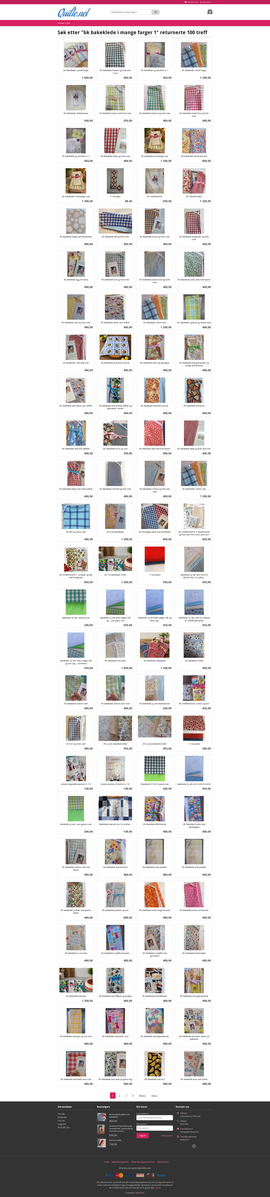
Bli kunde (62, 1117)
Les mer (158, 1188)
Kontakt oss (63, 1127)
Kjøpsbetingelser (120, 1161)
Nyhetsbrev (163, 1161)
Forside (61, 23)
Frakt (106, 1161)
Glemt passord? (167, 1136)
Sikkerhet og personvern (143, 1161)
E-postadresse (142, 1113)
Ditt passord (141, 1124)
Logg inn (62, 1124)
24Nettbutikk (139, 1193)
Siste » (155, 1095)
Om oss (61, 1120)
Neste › (142, 1095)
